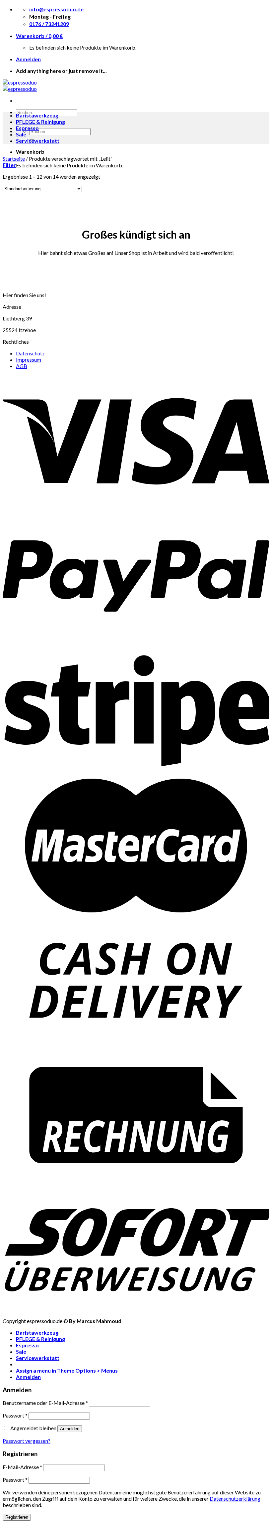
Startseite (14, 158)
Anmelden (69, 1428)
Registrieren (16, 1517)
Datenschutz (30, 353)
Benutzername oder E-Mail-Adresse (45, 1403)
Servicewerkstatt (37, 140)
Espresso (27, 128)
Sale (21, 134)
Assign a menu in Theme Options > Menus (67, 1370)
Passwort (15, 1415)
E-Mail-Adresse (22, 1467)
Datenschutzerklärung (235, 1498)
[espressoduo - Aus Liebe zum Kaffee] (20, 85)
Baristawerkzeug (37, 115)
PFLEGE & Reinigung (40, 121)
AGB (21, 366)
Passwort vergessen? (26, 1440)
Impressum (28, 359)
